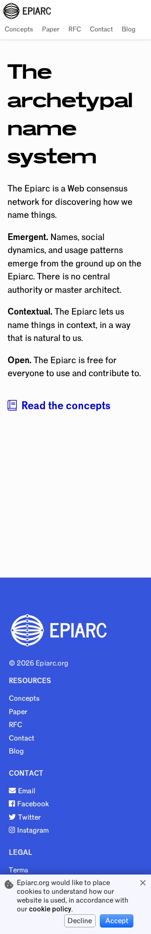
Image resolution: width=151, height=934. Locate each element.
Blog (128, 29)
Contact (101, 29)
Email (26, 791)
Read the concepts (65, 405)
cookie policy (50, 909)
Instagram (33, 830)
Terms (18, 870)
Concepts (19, 29)
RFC (74, 29)
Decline (80, 920)
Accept (116, 920)
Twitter (29, 817)
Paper (51, 29)
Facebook (33, 804)
